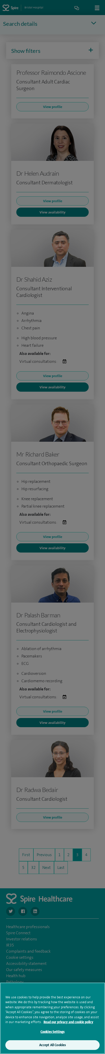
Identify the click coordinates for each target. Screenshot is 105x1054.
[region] (52, 1018)
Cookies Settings (52, 1031)
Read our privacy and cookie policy (68, 1022)
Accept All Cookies (52, 1045)
